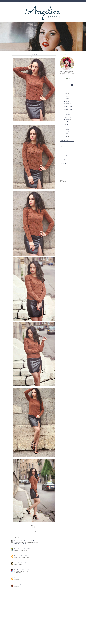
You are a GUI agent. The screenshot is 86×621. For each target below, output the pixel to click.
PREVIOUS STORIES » (51, 609)
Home (10, 1)
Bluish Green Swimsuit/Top (67, 143)
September (68, 119)
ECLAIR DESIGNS (46, 618)
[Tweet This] (34, 531)
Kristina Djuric (16, 548)
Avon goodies (68, 107)
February (67, 129)
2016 (67, 96)
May (67, 126)
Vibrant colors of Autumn (68, 109)
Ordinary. (68, 114)
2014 (67, 100)
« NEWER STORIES (16, 609)
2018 (67, 93)
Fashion (20, 1)
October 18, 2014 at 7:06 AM (29, 540)
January (67, 131)
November (68, 103)
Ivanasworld (16, 584)
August (67, 121)
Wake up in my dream (68, 106)
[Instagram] (66, 78)
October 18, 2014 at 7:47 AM (22, 555)
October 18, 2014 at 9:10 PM (24, 569)
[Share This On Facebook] (32, 531)
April (67, 127)
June (67, 124)
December (68, 101)
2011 (67, 136)
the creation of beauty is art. (19, 540)
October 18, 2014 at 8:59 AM (23, 562)
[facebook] (64, 78)
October (67, 105)
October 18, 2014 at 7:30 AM (24, 548)
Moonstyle (16, 562)
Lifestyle (39, 1)
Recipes (49, 1)
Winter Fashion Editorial (67, 151)
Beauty (29, 1)
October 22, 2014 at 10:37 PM (24, 584)
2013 (67, 133)
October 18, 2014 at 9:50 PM (23, 577)
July (67, 122)
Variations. (68, 115)
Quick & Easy (68, 112)
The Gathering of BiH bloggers (67, 155)
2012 (67, 135)
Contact (75, 1)
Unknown (16, 577)
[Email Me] (68, 78)
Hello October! (68, 117)
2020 (67, 91)
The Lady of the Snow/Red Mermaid (67, 147)
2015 (67, 98)
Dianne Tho (16, 569)
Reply (15, 545)
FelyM (15, 555)
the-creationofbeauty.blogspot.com (20, 543)
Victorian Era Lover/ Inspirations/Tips (67, 159)
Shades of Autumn (68, 111)
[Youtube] (69, 78)
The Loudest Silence (62, 1)
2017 (67, 95)
